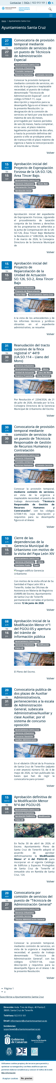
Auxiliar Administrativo (25, 740)
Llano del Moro (44, 372)
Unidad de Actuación (24, 372)
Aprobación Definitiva (25, 816)
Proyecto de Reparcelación (27, 291)
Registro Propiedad (24, 376)
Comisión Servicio (44, 75)
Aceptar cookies (10, 1078)
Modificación (43, 645)
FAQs (27, 2)
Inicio (4, 21)
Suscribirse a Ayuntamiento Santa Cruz (22, 996)
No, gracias (26, 1078)
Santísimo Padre (22, 565)
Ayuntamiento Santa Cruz (27, 64)
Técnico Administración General (30, 919)
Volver (50, 152)
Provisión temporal (24, 71)
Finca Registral (43, 376)
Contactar (15, 2)
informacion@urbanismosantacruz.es (28, 1020)
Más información (8, 1073)
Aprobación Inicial (23, 190)
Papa (36, 565)
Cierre (40, 562)
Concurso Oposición (24, 736)
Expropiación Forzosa (25, 187)
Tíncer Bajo (43, 184)
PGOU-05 (19, 648)
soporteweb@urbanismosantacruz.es (22, 1029)
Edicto (45, 369)
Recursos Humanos (24, 75)
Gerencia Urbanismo (24, 68)
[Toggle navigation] (50, 15)
